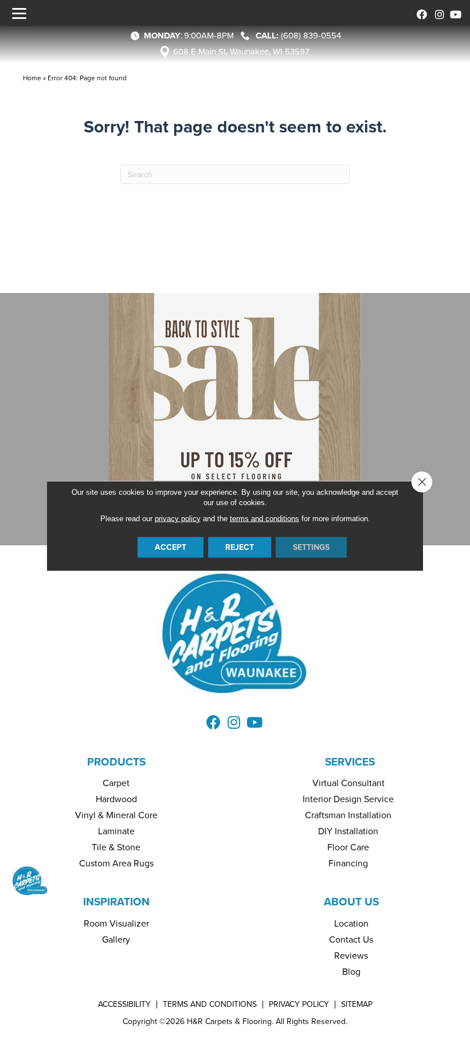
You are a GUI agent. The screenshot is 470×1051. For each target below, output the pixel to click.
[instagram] (437, 13)
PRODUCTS (116, 761)
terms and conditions (264, 518)
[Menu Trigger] (19, 13)
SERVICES (350, 761)
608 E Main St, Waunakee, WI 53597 (241, 51)
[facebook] (420, 13)
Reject (239, 547)
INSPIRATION (116, 901)
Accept (170, 547)
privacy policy (178, 518)
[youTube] (454, 13)
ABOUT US (351, 901)
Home (32, 78)
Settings (311, 547)
